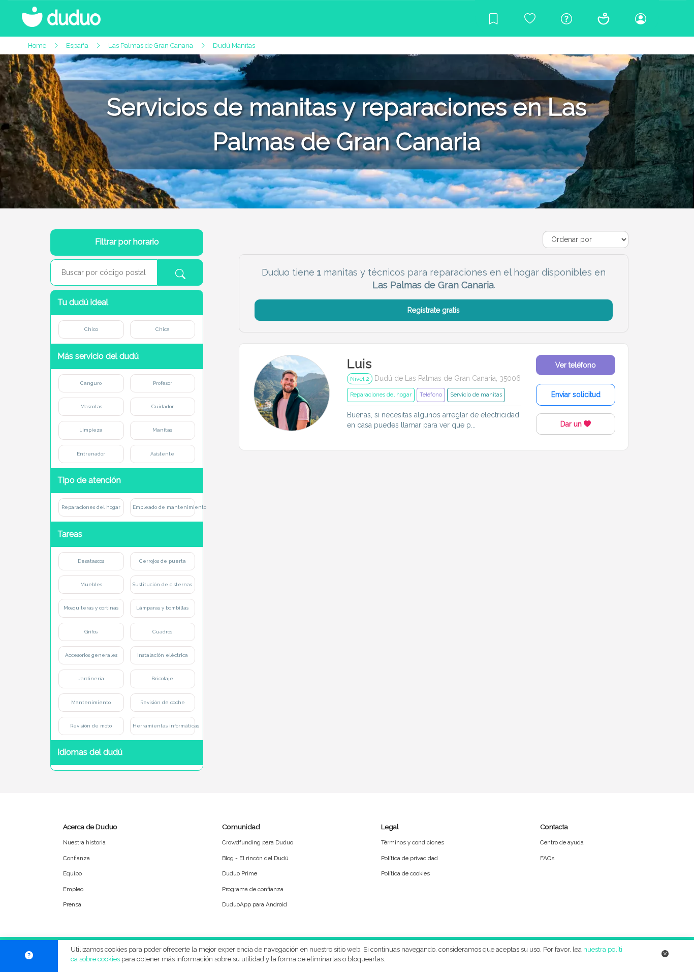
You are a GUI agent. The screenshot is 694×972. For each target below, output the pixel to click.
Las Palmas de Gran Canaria (150, 45)
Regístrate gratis (433, 310)
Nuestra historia (84, 842)
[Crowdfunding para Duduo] (530, 18)
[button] (127, 302)
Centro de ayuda (562, 842)
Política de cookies (405, 873)
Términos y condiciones (412, 842)
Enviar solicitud (576, 394)
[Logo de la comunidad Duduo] (56, 12)
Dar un (572, 424)
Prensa (72, 904)
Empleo (73, 889)
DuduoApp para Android (254, 904)
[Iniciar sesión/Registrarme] (640, 18)
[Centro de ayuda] (566, 18)
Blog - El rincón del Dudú (255, 858)
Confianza (76, 858)
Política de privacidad (409, 858)
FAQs (547, 858)
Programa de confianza (252, 889)
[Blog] (493, 18)
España (77, 45)
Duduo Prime (239, 873)
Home (37, 45)
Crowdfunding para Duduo (257, 842)
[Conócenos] (603, 18)
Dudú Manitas (234, 45)
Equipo (72, 873)
